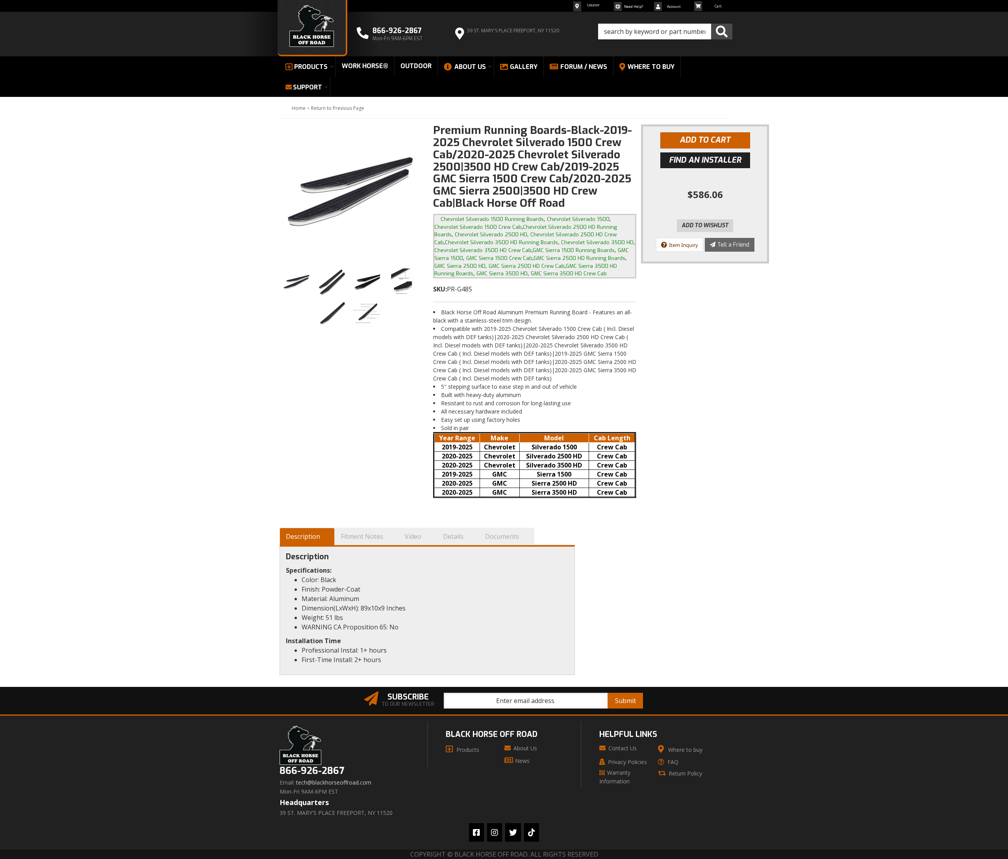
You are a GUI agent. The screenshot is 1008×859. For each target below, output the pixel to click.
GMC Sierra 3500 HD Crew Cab (569, 273)
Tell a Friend (733, 245)
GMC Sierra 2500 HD (459, 266)
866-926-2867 (312, 771)
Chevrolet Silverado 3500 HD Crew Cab (483, 250)
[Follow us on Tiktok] (531, 832)
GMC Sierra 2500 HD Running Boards (579, 258)
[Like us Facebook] (476, 832)
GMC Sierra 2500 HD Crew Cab (527, 266)
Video (413, 536)
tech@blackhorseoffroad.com (333, 782)
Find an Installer (705, 160)
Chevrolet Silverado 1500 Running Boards (492, 219)
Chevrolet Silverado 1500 (578, 219)
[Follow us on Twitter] (513, 832)
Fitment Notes (362, 536)
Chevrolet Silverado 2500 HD (491, 234)
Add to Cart (705, 140)
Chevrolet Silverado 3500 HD (597, 242)
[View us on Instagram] (494, 832)
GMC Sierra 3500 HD (502, 273)
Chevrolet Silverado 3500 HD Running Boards (501, 242)
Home (299, 108)
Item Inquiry (683, 245)
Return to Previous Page (337, 108)
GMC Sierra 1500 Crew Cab (499, 258)
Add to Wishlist (705, 225)
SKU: (440, 289)
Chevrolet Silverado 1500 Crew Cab (478, 227)
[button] (665, 31)
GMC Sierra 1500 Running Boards (574, 250)
